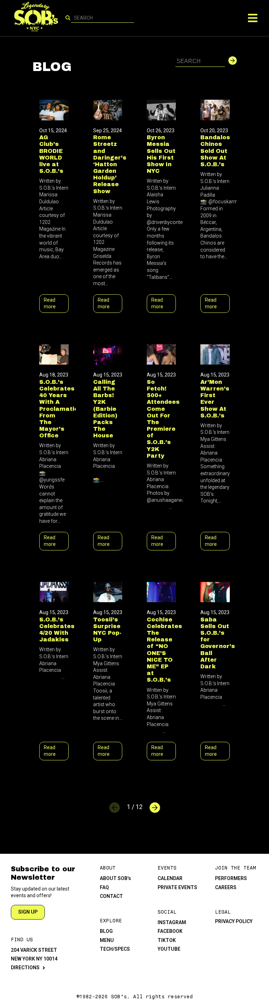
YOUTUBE (169, 949)
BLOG (106, 931)
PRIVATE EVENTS (177, 887)
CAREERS (225, 887)
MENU (107, 940)
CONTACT (111, 896)
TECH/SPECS (115, 949)
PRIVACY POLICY (234, 921)
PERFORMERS (231, 878)
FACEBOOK (170, 931)
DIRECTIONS (25, 967)
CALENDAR (170, 878)
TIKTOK (167, 940)
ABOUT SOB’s (115, 878)
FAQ (104, 887)
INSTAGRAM (172, 922)
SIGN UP (27, 912)
